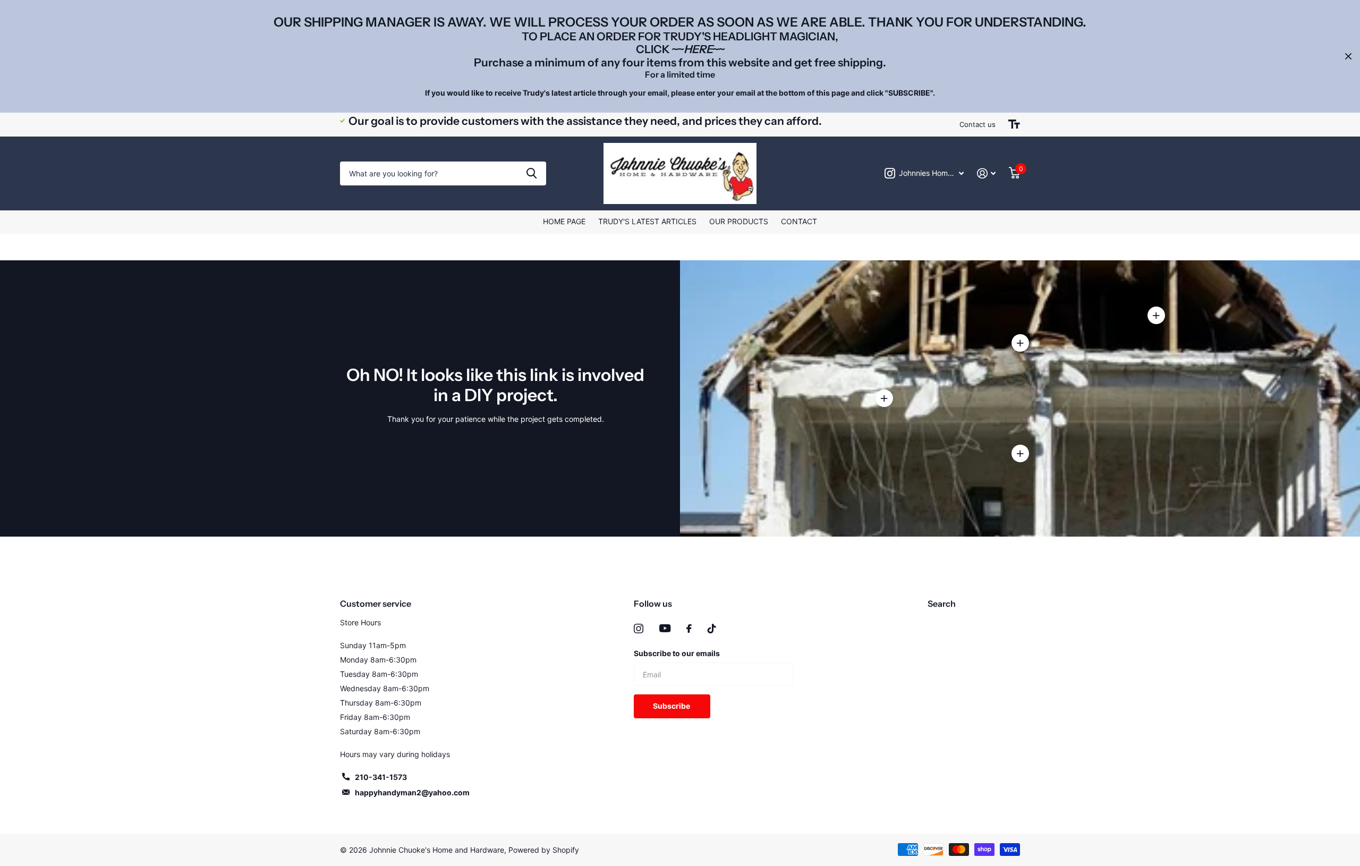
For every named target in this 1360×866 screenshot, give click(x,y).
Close (1348, 56)
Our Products (738, 221)
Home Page (564, 221)
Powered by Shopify (543, 849)
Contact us (977, 124)
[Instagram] (638, 628)
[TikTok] (712, 628)
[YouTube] (664, 628)
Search (942, 603)
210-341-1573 (381, 777)
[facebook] (689, 628)
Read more (1020, 343)
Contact (799, 221)
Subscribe (672, 705)
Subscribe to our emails (677, 653)
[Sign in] (986, 173)
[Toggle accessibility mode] (1014, 124)
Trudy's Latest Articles (647, 221)
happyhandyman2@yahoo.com (412, 792)
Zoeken (531, 173)
